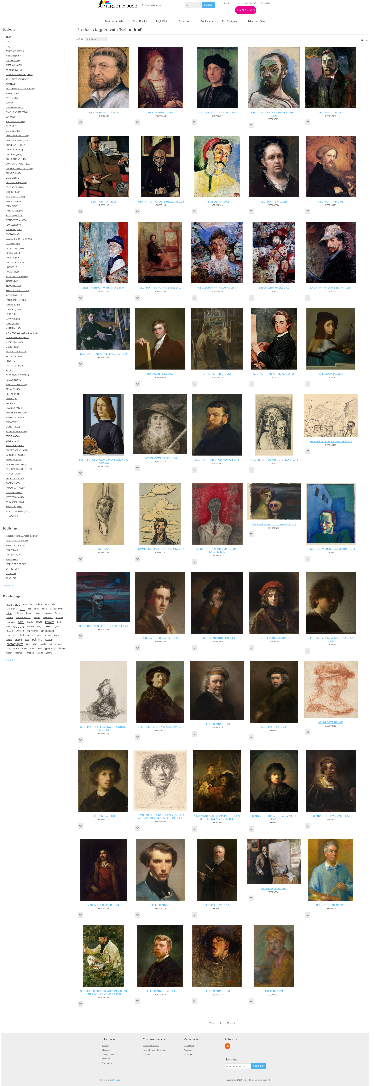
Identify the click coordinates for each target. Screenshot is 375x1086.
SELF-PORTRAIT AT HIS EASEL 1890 (160, 287)
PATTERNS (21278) (15, 366)
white (30, 652)
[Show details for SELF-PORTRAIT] (160, 870)
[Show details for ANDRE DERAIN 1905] (217, 166)
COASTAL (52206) (14, 150)
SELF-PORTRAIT (160, 905)
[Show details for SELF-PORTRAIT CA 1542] (103, 77)
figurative (10, 622)
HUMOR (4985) (13, 272)
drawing (59, 617)
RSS (227, 1046)
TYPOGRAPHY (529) (15, 488)
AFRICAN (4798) (13, 56)
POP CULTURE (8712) (16, 384)
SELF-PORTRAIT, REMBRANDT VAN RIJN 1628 (330, 639)
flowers (49, 622)
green (48, 626)
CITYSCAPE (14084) (15, 145)
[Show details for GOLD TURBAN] (274, 956)
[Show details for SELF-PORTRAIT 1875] (331, 166)
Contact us (107, 1063)
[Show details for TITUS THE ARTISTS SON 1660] (217, 603)
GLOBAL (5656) (13, 253)
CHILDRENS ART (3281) (17, 135)
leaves (30, 635)
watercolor (19, 653)
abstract (13, 604)
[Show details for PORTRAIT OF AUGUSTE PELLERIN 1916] (160, 166)
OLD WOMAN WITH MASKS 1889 (217, 287)
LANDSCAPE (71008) (16, 300)
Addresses (189, 1050)
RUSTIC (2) (11, 398)
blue (9, 613)
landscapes (11, 635)
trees (39, 648)
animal (39, 604)
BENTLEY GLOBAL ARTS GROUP (22, 536)
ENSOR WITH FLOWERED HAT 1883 (331, 287)
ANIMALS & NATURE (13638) (19, 74)
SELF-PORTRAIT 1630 (103, 816)
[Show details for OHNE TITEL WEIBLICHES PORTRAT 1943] (331, 514)
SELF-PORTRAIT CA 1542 (103, 112)
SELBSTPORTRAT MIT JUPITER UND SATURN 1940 (217, 550)
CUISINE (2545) (13, 173)
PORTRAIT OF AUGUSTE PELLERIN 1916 (160, 201)
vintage (61, 648)
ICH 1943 (103, 549)
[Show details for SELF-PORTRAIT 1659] (274, 692)
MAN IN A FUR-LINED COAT (103, 905)
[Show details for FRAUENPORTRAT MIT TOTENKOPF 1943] (274, 425)
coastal (48, 613)
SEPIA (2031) (12, 422)
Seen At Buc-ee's (245, 10)
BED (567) (10, 103)
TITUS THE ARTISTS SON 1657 (274, 638)
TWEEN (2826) (13, 483)
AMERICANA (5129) (15, 65)
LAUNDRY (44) (13, 304)
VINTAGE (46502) (14, 492)
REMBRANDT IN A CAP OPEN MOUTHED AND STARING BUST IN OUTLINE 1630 (160, 816)
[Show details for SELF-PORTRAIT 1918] (103, 166)
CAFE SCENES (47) (15, 131)
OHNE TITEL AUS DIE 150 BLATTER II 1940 (103, 626)
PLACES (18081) (14, 380)
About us (106, 1059)
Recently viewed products (154, 1050)
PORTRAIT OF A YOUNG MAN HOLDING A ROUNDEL (103, 461)
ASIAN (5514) (12, 84)
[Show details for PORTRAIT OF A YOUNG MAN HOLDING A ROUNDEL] (103, 425)
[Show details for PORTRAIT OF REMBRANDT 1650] (331, 781)
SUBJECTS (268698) (15, 455)
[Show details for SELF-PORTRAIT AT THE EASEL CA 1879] (103, 329)
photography (14, 644)
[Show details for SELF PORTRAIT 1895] (217, 870)
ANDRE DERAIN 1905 (217, 201)
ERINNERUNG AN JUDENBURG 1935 (331, 441)
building (38, 613)
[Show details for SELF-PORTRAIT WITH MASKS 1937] (103, 252)
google (18, 626)
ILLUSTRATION (15, 630)
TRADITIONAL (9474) (16, 464)
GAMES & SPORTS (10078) (19, 239)
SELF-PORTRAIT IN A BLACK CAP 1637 (160, 727)
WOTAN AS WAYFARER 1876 (160, 458)
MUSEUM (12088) (14, 342)
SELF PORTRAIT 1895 (217, 905)
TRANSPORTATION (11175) (19, 469)
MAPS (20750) (12, 323)
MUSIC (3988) (12, 347)
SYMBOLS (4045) (14, 459)
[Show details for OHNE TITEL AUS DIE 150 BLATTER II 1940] (103, 597)
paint (27, 639)
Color (57, 613)
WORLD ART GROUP (16, 564)
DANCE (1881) (12, 178)
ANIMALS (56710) (14, 70)
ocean (9, 639)
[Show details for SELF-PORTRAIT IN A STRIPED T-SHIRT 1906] (274, 77)
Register (227, 3)
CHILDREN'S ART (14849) (18, 140)
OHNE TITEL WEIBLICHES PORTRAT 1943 (331, 549)
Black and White (57, 609)
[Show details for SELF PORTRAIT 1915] (274, 861)
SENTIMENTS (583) (15, 417)
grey (57, 626)
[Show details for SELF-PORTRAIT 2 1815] (274, 166)
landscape (47, 630)
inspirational (32, 631)
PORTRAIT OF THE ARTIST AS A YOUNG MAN (273, 817)
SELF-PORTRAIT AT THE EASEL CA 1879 (103, 354)
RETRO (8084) (13, 394)
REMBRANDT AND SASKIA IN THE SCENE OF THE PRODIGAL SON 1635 (217, 817)
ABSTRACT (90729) (15, 51)
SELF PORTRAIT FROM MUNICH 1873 (217, 459)
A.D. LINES (11, 573)
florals (30, 622)
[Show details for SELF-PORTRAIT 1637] (331, 689)
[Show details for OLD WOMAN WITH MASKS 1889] (217, 252)
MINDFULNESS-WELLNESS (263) (22, 333)
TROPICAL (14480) (15, 478)
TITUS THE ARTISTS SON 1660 (217, 638)
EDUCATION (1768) (15, 187)
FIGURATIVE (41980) (16, 220)
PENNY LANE (12, 550)
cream (37, 617)
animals (50, 604)
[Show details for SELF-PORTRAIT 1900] (330, 77)
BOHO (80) (11, 117)
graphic (30, 626)
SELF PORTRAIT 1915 (273, 888)
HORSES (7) (11, 267)
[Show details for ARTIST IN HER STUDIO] (217, 339)
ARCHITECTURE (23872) (18, 79)
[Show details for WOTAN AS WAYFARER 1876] (160, 424)
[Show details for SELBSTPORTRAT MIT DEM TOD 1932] (274, 501)
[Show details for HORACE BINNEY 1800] (160, 339)
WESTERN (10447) (15, 497)
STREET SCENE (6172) (17, 450)
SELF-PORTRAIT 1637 (330, 722)
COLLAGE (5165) (14, 154)
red (50, 644)
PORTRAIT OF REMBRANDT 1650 (330, 816)
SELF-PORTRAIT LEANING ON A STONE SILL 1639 (103, 728)
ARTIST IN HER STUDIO (217, 373)
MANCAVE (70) (13, 319)
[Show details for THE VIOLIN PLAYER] (330, 339)
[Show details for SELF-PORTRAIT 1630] (103, 781)
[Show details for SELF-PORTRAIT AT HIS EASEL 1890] (160, 252)
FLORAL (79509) (14, 225)
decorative (48, 617)
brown (29, 613)
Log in (237, 3)
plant (35, 644)
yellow (49, 652)
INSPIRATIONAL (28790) (17, 290)
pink (28, 644)
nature (57, 635)
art (22, 609)
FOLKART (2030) (14, 229)
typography (50, 648)
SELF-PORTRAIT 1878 (217, 991)
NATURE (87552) (14, 356)
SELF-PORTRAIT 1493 (160, 112)
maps (38, 635)
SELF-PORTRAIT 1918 (103, 201)
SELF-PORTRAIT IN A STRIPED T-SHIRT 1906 (274, 114)
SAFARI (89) (11, 403)
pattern (48, 639)
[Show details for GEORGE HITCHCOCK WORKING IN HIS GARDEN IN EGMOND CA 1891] (103, 956)
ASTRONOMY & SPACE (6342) (20, 88)
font (59, 622)
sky (8, 648)
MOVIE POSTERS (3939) (17, 337)
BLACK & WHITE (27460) (17, 112)
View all (8, 585)
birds (36, 609)
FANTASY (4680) (14, 201)
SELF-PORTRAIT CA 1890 (160, 991)
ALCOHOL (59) (13, 60)
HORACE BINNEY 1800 (160, 373)
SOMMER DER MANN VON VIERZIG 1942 (160, 549)
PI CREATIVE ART (14, 555)
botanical (19, 613)
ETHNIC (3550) (13, 192)
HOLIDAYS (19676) (15, 262)
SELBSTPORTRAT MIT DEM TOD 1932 (274, 524)
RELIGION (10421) (14, 389)
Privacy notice (108, 1054)
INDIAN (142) (12, 281)
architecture (11, 609)
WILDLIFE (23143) (14, 506)
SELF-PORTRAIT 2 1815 (274, 201)
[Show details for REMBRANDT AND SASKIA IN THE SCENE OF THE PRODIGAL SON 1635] (217, 781)
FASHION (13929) (14, 215)
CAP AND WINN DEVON (17, 540)
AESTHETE (11, 578)
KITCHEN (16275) (14, 295)
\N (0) (8, 37)
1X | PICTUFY (12, 569)
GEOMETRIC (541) (15, 248)
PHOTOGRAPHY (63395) (17, 375)
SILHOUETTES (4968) (16, 431)
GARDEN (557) (13, 243)
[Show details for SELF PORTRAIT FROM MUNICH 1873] (217, 425)
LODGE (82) (11, 314)
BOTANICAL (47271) (15, 121)
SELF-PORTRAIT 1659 (274, 727)
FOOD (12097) (13, 234)
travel (24, 648)
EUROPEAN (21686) (15, 196)
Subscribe (258, 1066)
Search (208, 5)
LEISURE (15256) (14, 309)
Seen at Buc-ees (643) (16, 413)
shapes (58, 644)
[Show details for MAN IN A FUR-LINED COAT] (103, 870)
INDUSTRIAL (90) (14, 286)
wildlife (40, 653)
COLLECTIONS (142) (16, 159)
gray (39, 626)
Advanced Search (151, 1045)
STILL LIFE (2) (12, 441)
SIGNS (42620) (13, 427)
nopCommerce (116, 1080)
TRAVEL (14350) (13, 474)
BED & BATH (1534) (15, 107)
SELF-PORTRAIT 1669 (217, 724)
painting (37, 639)
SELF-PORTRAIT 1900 (330, 112)
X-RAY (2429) (12, 516)
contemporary (23, 617)
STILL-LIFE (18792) (15, 445)
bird (29, 609)
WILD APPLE (12, 559)
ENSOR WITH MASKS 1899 (273, 287)
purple (43, 644)
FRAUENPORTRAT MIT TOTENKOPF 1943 (274, 459)
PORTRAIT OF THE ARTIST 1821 (160, 638)
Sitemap (105, 1045)
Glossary (106, 1050)
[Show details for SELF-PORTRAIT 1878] (217, 956)
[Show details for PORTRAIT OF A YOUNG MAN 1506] (217, 77)
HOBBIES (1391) (13, 258)
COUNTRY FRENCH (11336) (19, 168)
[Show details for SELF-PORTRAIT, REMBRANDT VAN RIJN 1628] (331, 603)
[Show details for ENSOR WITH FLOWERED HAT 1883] (331, 252)
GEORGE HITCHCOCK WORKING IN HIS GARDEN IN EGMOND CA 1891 (103, 992)
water (9, 652)
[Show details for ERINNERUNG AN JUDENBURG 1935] (331, 415)
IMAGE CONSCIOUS (15, 545)
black (44, 608)
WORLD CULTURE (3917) (18, 511)
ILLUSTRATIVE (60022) (17, 276)
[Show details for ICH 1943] (103, 514)
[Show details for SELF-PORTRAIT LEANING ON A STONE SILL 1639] (103, 692)
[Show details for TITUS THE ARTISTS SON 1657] (274, 603)
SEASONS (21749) (14, 408)
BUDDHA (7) (11, 126)
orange (18, 639)
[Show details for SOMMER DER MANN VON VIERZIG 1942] (160, 514)
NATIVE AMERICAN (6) (16, 351)
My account (189, 1045)
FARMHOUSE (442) (15, 211)
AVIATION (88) (12, 93)
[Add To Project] (80, 122)
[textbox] (163, 5)
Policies (146, 1054)
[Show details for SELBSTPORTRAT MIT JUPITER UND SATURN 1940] (217, 514)
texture (16, 648)
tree (32, 648)
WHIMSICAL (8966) (15, 502)
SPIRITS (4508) (13, 436)
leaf (22, 635)
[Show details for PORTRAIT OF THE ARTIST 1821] (160, 603)
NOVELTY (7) (12, 361)
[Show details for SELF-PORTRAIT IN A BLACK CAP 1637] (160, 692)
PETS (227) (11, 370)
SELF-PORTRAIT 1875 (330, 201)
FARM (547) (11, 206)
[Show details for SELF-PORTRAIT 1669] (217, 690)
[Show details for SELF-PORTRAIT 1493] (160, 77)
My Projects (189, 1054)
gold (8, 626)
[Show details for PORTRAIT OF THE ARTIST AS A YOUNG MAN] (274, 781)
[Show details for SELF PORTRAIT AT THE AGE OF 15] (274, 339)
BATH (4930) (12, 98)
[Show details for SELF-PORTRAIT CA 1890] (160, 956)
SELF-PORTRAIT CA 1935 (330, 905)
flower (39, 621)
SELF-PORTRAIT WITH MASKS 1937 (103, 287)
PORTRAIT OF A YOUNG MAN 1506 (217, 112)
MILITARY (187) (13, 328)
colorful (9, 617)
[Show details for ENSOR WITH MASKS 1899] (274, 252)
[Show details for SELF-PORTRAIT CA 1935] (330, 870)
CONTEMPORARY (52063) (18, 164)
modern (47, 635)
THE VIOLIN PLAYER (331, 373)
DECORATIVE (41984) (16, 182)
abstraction (28, 604)
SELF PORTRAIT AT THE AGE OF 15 (274, 373)
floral (21, 622)
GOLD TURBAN (274, 991)
